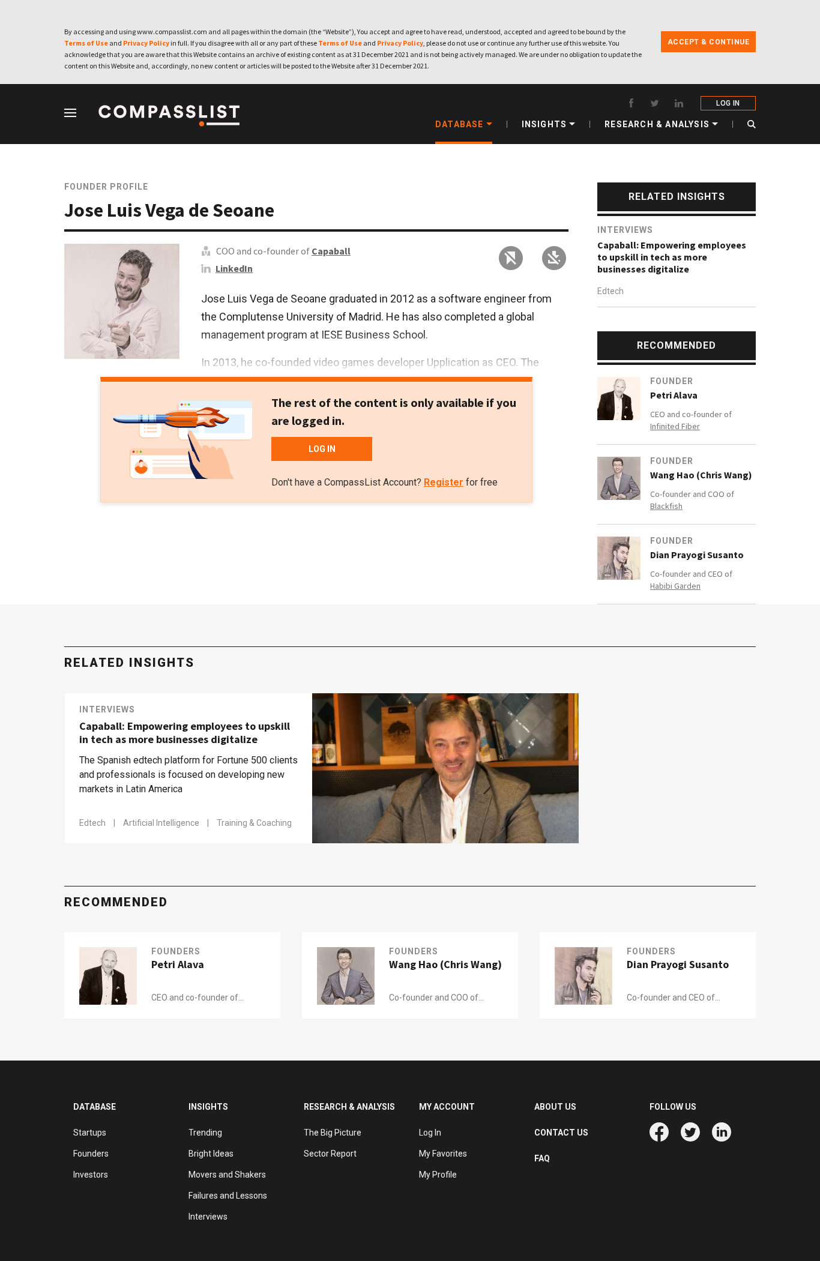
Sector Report (330, 1153)
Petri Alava (674, 395)
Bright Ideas (211, 1153)
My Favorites (443, 1153)
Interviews (625, 230)
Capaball (331, 251)
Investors (90, 1174)
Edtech (610, 291)
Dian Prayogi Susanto (697, 555)
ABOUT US (555, 1107)
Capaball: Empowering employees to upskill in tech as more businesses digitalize (671, 257)
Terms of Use (86, 42)
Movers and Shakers (227, 1174)
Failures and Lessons (227, 1195)
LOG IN (728, 103)
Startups (89, 1132)
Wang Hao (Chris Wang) (701, 475)
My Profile (438, 1174)
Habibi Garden (675, 585)
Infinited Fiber (675, 426)
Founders (175, 951)
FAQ (542, 1158)
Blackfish (666, 506)
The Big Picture (332, 1132)
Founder (671, 381)
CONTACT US (561, 1132)
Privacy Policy (146, 42)
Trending (205, 1132)
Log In (430, 1132)
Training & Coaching (254, 823)
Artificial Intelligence (162, 823)
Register (443, 482)
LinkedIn (234, 268)
